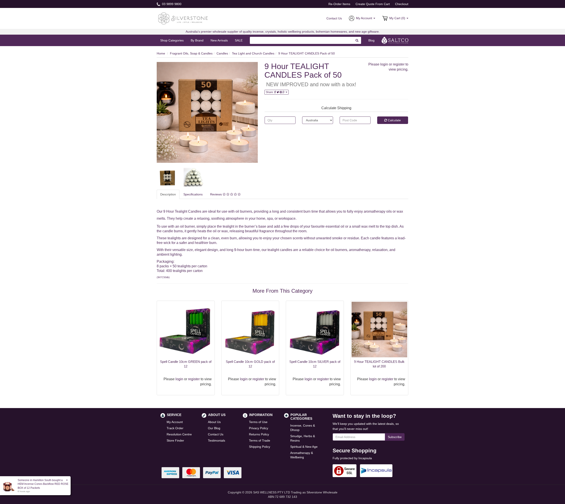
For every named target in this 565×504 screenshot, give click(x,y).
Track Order (175, 428)
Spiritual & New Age (304, 446)
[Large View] (167, 177)
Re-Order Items (339, 4)
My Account (175, 422)
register (399, 64)
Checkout (401, 4)
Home (161, 53)
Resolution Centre (179, 434)
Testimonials (216, 440)
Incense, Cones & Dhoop (302, 428)
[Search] (357, 40)
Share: (270, 92)
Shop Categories (172, 40)
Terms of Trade (259, 440)
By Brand (197, 40)
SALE (239, 40)
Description (168, 194)
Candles (222, 53)
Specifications (193, 194)
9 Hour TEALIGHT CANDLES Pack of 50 (306, 53)
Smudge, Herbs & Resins (302, 438)
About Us (214, 422)
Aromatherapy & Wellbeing (301, 455)
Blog (371, 40)
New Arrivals (219, 40)
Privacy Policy (258, 428)
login (384, 64)
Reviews (216, 194)
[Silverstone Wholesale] (183, 18)
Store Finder (175, 440)
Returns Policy (259, 434)
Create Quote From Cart (373, 4)
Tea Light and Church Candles (253, 53)
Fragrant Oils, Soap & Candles (191, 53)
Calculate (394, 120)
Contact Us (334, 18)
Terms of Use (258, 422)
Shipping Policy (259, 446)
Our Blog (214, 428)
